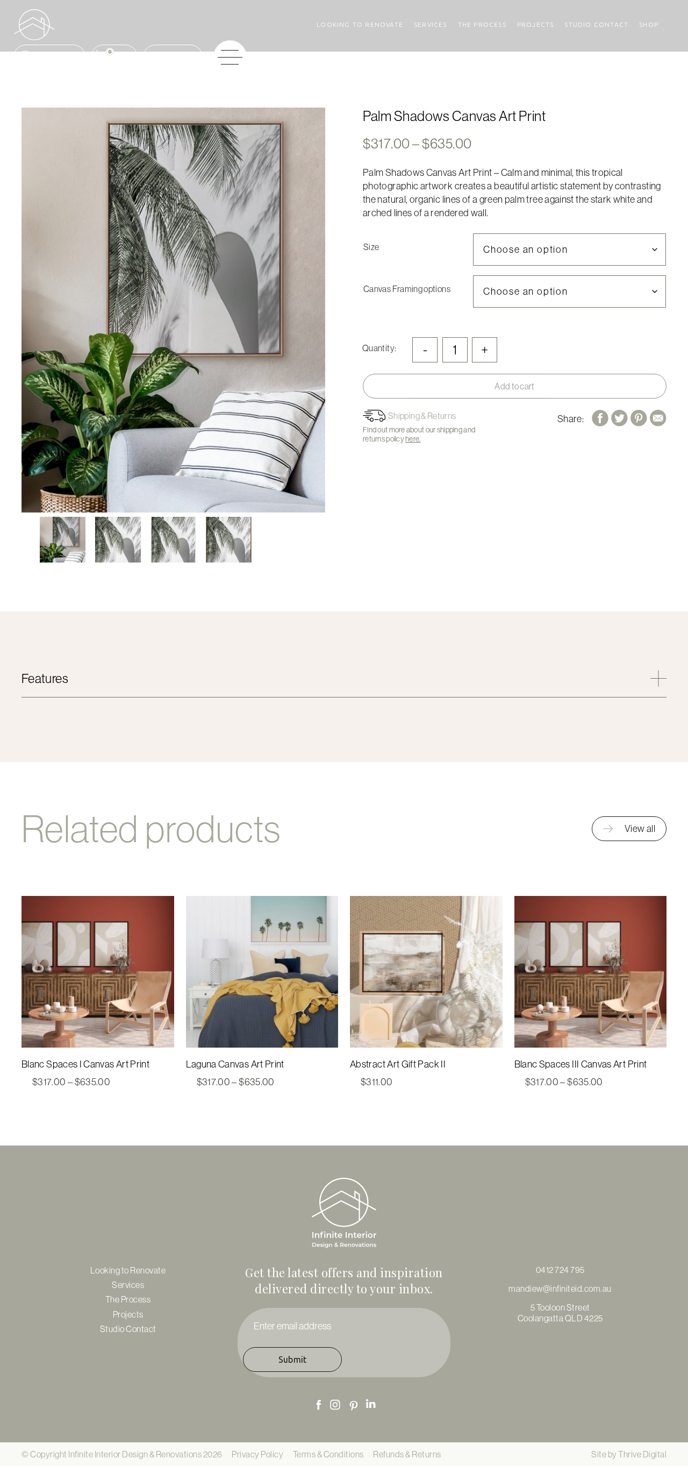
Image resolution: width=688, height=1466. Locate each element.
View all (640, 828)
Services (430, 24)
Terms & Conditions (328, 1454)
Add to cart (514, 386)
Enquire (182, 56)
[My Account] (49, 57)
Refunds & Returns (407, 1454)
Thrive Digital (642, 1454)
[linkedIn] (371, 1403)
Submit (292, 1359)
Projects (535, 24)
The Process (482, 24)
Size (371, 246)
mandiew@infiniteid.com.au (560, 1288)
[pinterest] (354, 1406)
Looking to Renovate (360, 24)
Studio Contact (596, 24)
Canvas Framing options (406, 288)
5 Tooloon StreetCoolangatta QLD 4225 (560, 1312)
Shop (648, 24)
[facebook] (318, 1404)
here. (412, 439)
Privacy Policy (257, 1454)
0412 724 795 (560, 1269)
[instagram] (335, 1405)
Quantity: (379, 348)
